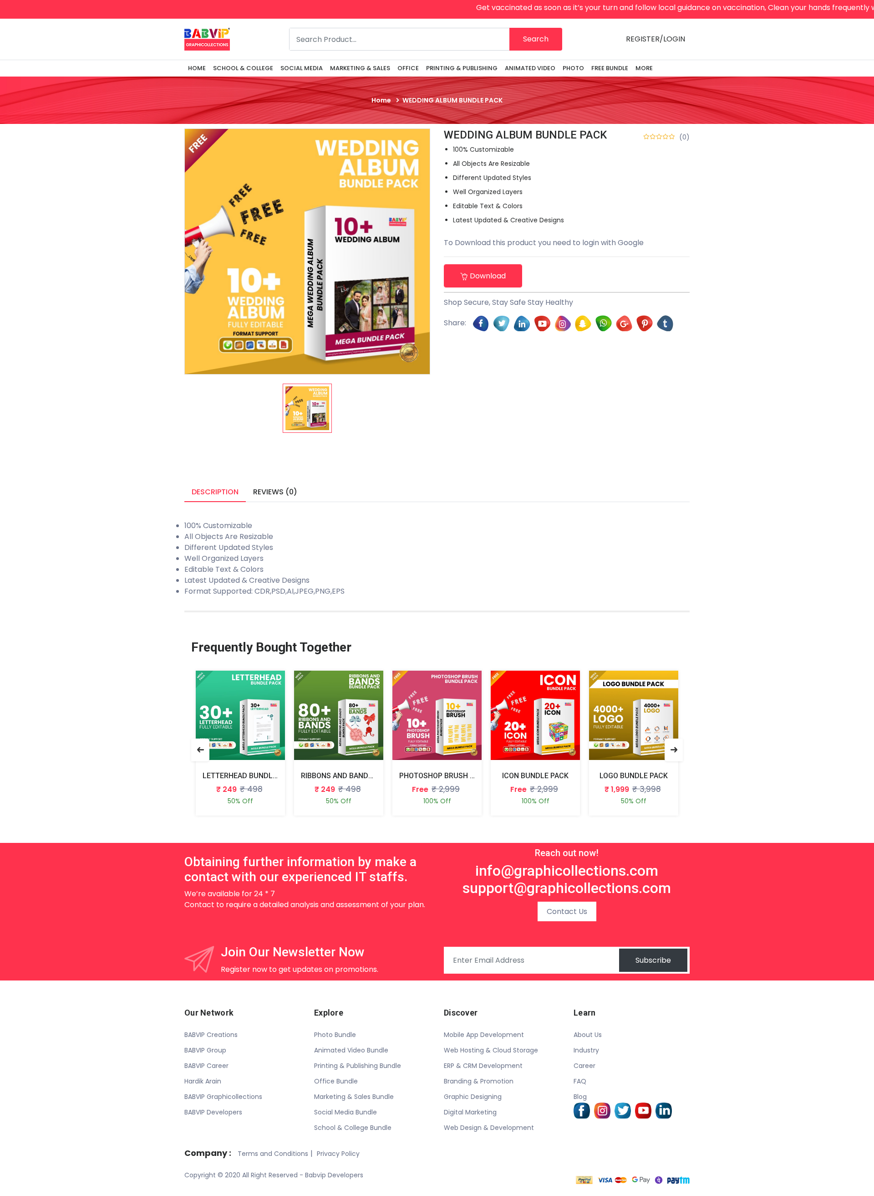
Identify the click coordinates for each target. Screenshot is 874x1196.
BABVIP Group (205, 1050)
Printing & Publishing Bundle (357, 1065)
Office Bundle (336, 1081)
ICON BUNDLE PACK (535, 775)
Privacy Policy (338, 1153)
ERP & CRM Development (483, 1065)
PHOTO (573, 68)
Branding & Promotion (478, 1081)
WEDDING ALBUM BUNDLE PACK (525, 134)
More (644, 68)
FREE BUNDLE (609, 68)
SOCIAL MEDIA (301, 68)
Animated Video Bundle (351, 1050)
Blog (580, 1096)
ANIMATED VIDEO (530, 68)
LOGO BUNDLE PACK (634, 775)
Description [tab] (215, 492)
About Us (588, 1034)
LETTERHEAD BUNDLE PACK (250, 775)
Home (197, 68)
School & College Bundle (352, 1127)
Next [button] (674, 750)
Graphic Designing (473, 1096)
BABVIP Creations (211, 1034)
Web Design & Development (489, 1127)
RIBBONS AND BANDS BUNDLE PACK (361, 775)
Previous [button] (200, 750)
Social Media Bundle (345, 1112)
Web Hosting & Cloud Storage (491, 1050)
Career (584, 1065)
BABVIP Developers (213, 1112)
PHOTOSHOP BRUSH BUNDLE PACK (458, 775)
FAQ (580, 1081)
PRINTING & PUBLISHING (462, 68)
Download (488, 276)
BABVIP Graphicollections (223, 1096)
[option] (307, 408)
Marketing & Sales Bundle (354, 1096)
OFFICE (408, 68)
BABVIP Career (206, 1065)
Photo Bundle (335, 1034)
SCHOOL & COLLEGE (243, 68)
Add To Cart (229, 722)
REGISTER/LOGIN (655, 39)
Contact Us (567, 911)
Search (536, 39)
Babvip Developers (334, 1175)
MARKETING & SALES (360, 68)
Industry (586, 1050)
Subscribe (653, 960)
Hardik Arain (202, 1081)
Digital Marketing (470, 1112)
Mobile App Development (484, 1034)
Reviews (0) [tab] (275, 492)
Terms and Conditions (273, 1153)
